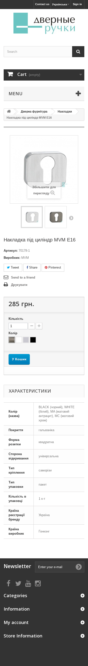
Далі (71, 217)
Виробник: (12, 258)
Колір (13, 333)
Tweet (14, 267)
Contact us (42, 4)
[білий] (19, 340)
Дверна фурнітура (34, 111)
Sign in (77, 4)
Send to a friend (23, 277)
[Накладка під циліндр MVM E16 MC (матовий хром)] (32, 217)
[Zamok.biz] (44, 23)
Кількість (16, 319)
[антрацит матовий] (11, 340)
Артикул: (11, 250)
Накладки (65, 111)
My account (16, 622)
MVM (25, 258)
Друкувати (19, 285)
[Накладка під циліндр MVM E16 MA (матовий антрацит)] (55, 217)
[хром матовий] (26, 340)
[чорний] (33, 340)
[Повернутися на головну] (8, 112)
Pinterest (54, 267)
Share (32, 267)
